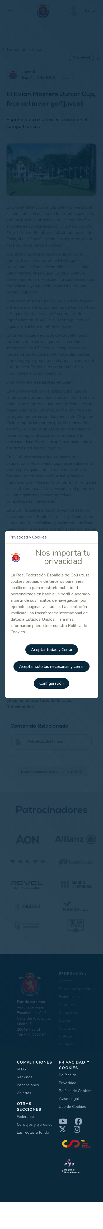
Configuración (51, 683)
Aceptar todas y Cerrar (51, 650)
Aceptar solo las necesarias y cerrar (51, 666)
